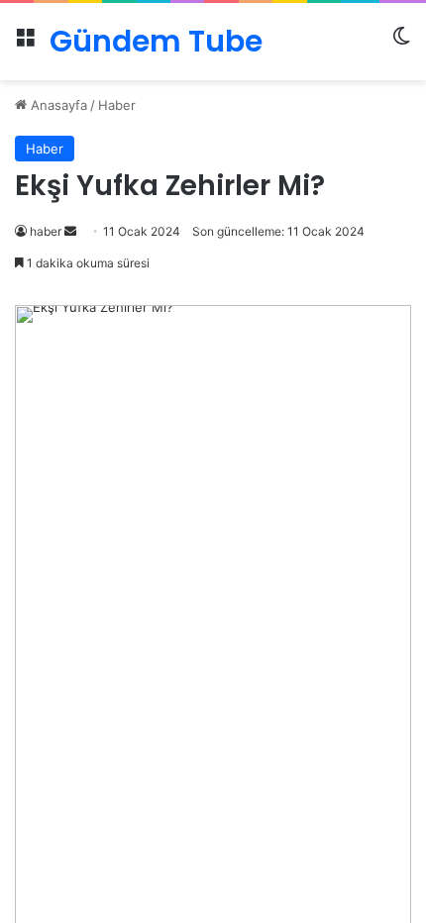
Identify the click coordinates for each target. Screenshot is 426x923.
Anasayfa (57, 105)
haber (45, 231)
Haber (117, 105)
